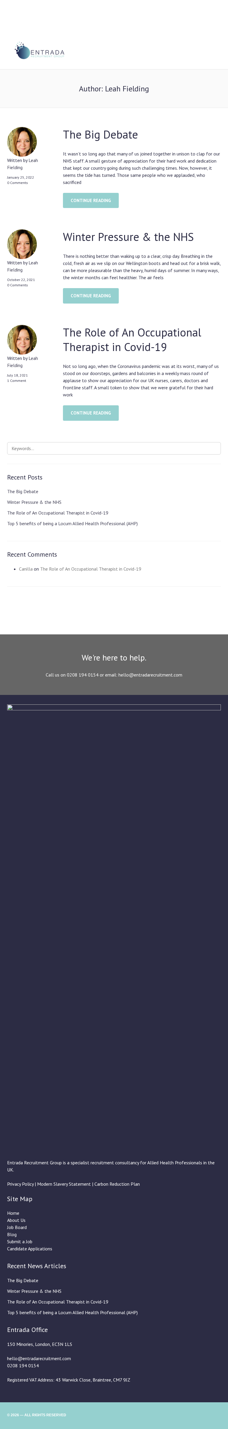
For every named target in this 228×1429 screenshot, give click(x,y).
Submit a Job (19, 1241)
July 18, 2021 (17, 375)
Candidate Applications (29, 1249)
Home (13, 1213)
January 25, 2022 (20, 177)
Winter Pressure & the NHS (128, 236)
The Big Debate (100, 134)
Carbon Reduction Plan (117, 1184)
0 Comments (17, 182)
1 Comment (16, 380)
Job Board (17, 1227)
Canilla (26, 569)
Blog (12, 1234)
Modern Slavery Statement (64, 1184)
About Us (16, 1220)
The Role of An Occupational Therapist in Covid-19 (132, 339)
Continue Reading (91, 200)
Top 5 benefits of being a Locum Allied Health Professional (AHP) (72, 523)
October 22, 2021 (21, 279)
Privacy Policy (20, 1184)
